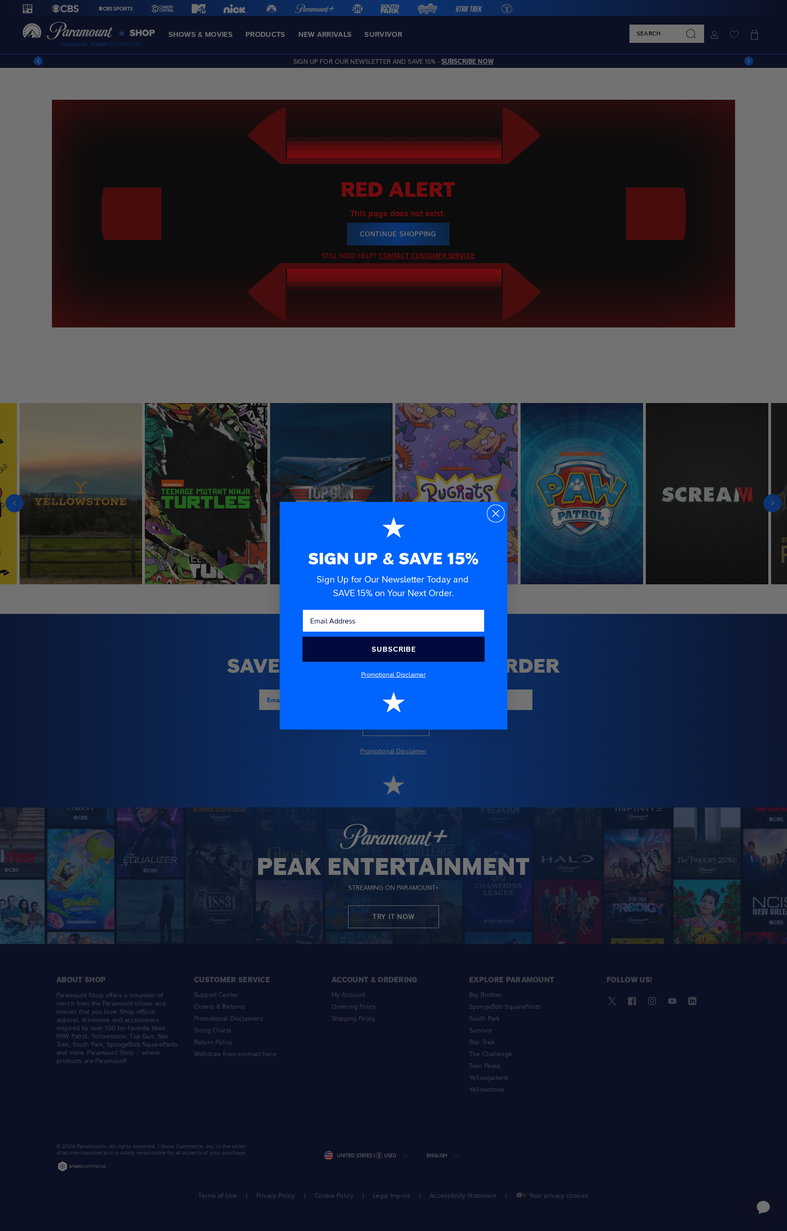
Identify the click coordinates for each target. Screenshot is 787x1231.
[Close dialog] (496, 513)
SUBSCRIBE (394, 649)
